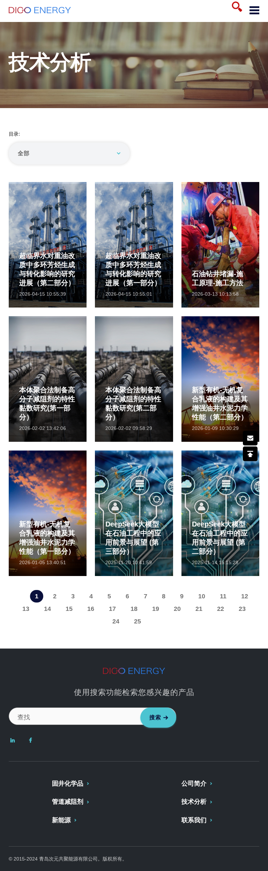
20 (177, 608)
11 (223, 596)
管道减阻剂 (67, 801)
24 (115, 621)
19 (155, 608)
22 (220, 608)
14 (47, 608)
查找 (23, 717)
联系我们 (194, 820)
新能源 (61, 820)
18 (134, 608)
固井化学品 (67, 783)
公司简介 (194, 783)
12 (244, 596)
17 (112, 608)
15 (69, 608)
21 (198, 608)
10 (201, 596)
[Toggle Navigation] (251, 10)
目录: (14, 134)
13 (25, 608)
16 (90, 608)
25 (137, 621)
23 (242, 608)
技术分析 (194, 801)
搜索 (155, 717)
